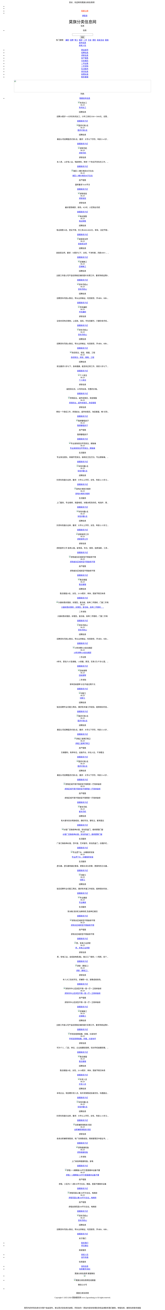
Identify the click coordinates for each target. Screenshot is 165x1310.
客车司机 (82, 812)
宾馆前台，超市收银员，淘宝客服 (82, 403)
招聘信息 (84, 53)
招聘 (72, 40)
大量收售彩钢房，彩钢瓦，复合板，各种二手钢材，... (82, 607)
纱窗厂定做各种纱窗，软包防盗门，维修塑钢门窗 (82, 834)
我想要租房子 (82, 425)
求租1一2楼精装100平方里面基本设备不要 (82, 1175)
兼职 (67, 40)
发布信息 (84, 1266)
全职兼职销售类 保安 (82, 1130)
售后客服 (82, 584)
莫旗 (107, 40)
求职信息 (84, 55)
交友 (89, 40)
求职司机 (82, 153)
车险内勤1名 (82, 471)
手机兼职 (82, 312)
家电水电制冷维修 (82, 494)
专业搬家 (82, 902)
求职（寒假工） (82, 971)
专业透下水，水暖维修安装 (82, 857)
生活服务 (84, 69)
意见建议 (84, 1246)
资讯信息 (84, 72)
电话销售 (82, 221)
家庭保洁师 (82, 244)
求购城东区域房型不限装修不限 (82, 562)
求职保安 (82, 198)
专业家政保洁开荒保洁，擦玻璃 (82, 448)
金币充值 (84, 1257)
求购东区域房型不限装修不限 (82, 925)
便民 (94, 40)
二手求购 (84, 66)
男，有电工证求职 (82, 948)
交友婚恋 (84, 61)
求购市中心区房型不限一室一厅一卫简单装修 (82, 993)
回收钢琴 (82, 675)
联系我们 (84, 1243)
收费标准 (84, 74)
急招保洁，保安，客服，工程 (82, 357)
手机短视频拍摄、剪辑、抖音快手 (82, 1039)
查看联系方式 (82, 121)
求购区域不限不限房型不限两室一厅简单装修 (82, 789)
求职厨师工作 (82, 539)
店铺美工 (82, 266)
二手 (85, 40)
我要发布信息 (84, 98)
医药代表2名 (82, 130)
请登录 (84, 16)
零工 (76, 40)
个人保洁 (82, 380)
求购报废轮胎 (82, 1152)
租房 (80, 40)
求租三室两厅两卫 (82, 743)
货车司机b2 (82, 289)
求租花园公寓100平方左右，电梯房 (82, 1198)
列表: (82, 94)
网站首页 (84, 50)
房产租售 (84, 58)
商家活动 (100, 40)
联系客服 (84, 77)
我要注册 (84, 11)
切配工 (82, 698)
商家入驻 (84, 1255)
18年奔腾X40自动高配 (82, 653)
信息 (85, 30)
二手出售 (84, 63)
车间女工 (82, 108)
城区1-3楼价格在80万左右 (82, 176)
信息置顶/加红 (84, 1269)
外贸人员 (82, 1084)
